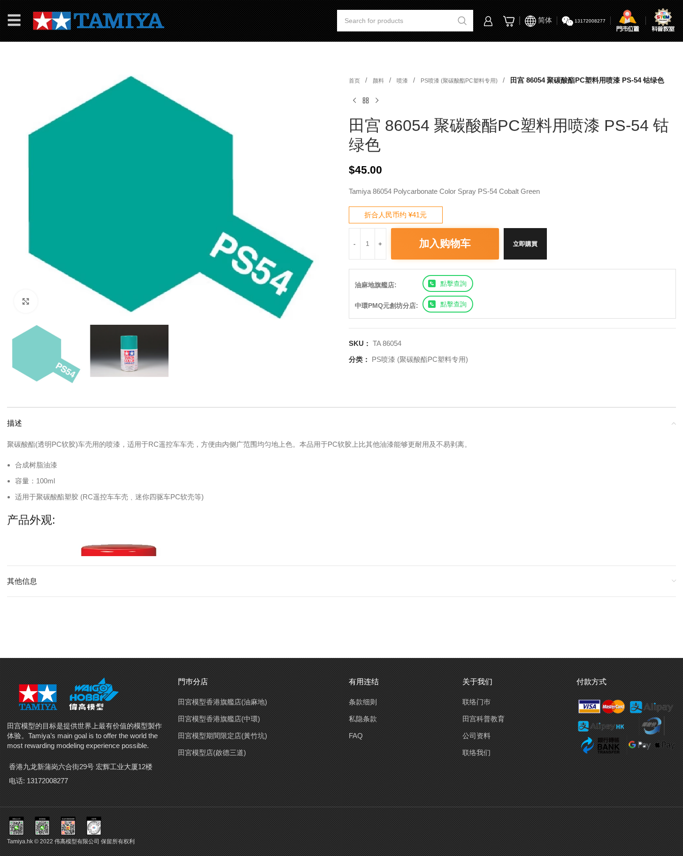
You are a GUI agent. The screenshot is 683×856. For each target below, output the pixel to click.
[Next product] (377, 101)
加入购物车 (445, 243)
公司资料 (476, 736)
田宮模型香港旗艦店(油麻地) (222, 702)
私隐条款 (363, 719)
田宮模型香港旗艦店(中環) (219, 719)
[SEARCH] (462, 20)
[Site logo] (99, 20)
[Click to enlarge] (26, 301)
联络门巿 (476, 702)
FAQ (356, 736)
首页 (355, 80)
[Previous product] (354, 101)
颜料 (379, 80)
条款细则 (363, 702)
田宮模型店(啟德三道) (212, 753)
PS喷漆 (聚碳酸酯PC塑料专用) (460, 80)
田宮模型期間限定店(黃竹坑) (222, 736)
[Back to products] (365, 101)
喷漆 (403, 80)
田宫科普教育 (483, 719)
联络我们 (476, 753)
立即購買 (525, 243)
